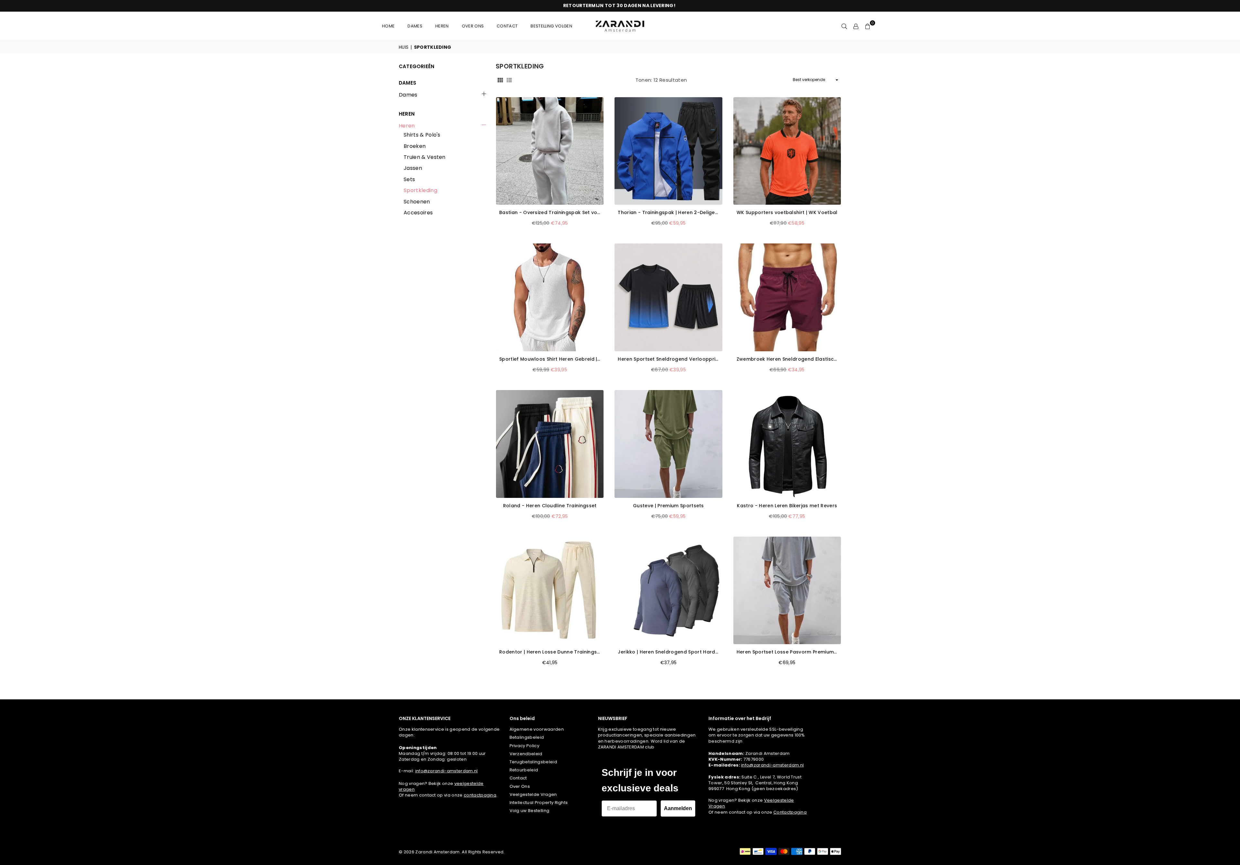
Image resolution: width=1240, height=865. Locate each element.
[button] (867, 26)
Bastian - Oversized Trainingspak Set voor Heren (549, 213)
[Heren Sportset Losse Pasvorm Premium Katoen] (787, 590)
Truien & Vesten (425, 157)
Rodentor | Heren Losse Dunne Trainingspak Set (549, 652)
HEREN (442, 26)
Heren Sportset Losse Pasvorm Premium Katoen (787, 652)
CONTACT (507, 26)
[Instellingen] (856, 26)
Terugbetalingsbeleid (533, 762)
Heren (407, 125)
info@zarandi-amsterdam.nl (446, 771)
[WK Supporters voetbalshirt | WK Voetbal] (787, 151)
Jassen (413, 168)
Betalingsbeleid (527, 737)
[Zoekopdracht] (844, 26)
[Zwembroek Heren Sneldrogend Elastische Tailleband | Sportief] (787, 297)
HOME (388, 26)
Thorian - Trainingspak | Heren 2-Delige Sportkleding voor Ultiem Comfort (668, 213)
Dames (408, 94)
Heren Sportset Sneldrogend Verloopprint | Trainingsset (668, 359)
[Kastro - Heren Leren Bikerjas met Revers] (787, 444)
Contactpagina (790, 812)
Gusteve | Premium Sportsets (668, 506)
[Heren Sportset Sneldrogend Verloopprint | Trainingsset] (668, 297)
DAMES (415, 26)
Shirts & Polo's (422, 135)
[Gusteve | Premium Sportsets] (668, 444)
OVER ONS (473, 26)
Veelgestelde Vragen (533, 794)
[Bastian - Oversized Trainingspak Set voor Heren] (550, 151)
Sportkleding (420, 190)
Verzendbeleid (526, 754)
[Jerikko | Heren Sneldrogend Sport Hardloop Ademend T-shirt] (668, 590)
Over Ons (520, 786)
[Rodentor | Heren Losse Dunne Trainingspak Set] (550, 590)
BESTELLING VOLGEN (551, 26)
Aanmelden (678, 808)
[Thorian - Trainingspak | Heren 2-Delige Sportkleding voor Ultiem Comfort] (668, 151)
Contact (518, 778)
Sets (409, 179)
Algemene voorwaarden (537, 729)
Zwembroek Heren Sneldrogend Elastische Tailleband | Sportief (787, 359)
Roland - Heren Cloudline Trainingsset (550, 506)
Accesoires (418, 212)
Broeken (415, 146)
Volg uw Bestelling (530, 811)
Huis (403, 47)
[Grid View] (500, 80)
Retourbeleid (524, 770)
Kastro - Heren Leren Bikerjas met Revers (787, 506)
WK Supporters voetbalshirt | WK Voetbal (787, 213)
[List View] (509, 80)
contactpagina (480, 795)
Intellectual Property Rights (539, 802)
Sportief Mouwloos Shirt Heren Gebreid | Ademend (549, 359)
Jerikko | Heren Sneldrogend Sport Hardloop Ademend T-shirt (668, 652)
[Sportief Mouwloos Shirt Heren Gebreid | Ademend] (550, 297)
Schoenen (417, 201)
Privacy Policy (524, 746)
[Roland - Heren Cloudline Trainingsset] (550, 444)
